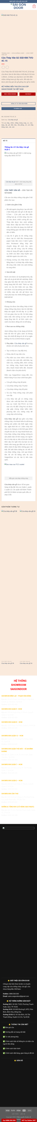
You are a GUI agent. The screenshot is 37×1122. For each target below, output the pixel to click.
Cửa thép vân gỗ (13, 119)
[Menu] (2, 6)
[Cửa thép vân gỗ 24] (28, 585)
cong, (24, 123)
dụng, (3, 125)
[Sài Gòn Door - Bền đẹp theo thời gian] (18, 6)
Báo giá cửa (9, 1027)
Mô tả (5, 140)
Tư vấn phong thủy (12, 1037)
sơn (29, 125)
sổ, (26, 125)
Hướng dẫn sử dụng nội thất (15, 1032)
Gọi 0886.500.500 (8, 1120)
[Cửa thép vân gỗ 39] (9, 585)
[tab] (18, 141)
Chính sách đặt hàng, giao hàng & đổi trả (19, 1053)
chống (16, 123)
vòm (13, 127)
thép (32, 125)
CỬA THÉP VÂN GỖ (12, 190)
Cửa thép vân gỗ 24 (26, 663)
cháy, (8, 123)
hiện (12, 125)
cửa (31, 123)
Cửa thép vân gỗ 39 (7, 663)
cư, (28, 123)
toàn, (6, 127)
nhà (19, 125)
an (5, 123)
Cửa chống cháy (18, 53)
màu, (15, 125)
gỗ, (9, 125)
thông (3, 127)
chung (20, 123)
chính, (12, 123)
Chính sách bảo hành (12, 1048)
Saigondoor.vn (18, 1119)
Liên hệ (22, 1114)
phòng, (22, 125)
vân (10, 127)
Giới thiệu (15, 1114)
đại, (6, 125)
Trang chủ (5, 53)
